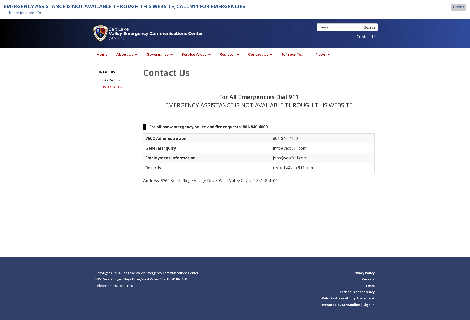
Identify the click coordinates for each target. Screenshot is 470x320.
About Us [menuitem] (124, 54)
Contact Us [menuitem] (258, 54)
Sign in (369, 304)
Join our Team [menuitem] (294, 54)
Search (369, 27)
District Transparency (356, 292)
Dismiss (458, 7)
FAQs (370, 285)
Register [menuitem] (227, 54)
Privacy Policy (364, 273)
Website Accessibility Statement (348, 298)
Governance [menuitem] (157, 54)
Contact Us (367, 36)
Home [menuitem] (101, 54)
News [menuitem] (321, 54)
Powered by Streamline (341, 304)
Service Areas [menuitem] (194, 54)
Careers (368, 279)
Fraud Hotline (113, 87)
